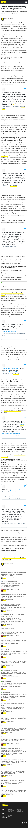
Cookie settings (20, 811)
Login (9, 816)
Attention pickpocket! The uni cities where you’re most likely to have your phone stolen (14, 696)
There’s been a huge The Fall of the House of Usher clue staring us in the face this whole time (13, 642)
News (11, 599)
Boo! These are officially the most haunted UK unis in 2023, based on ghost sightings (13, 596)
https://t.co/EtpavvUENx (9, 372)
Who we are (19, 809)
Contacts (19, 810)
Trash (17, 635)
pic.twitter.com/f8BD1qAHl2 (11, 433)
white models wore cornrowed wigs (12, 410)
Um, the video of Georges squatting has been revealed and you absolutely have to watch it (13, 685)
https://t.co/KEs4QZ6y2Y (10, 331)
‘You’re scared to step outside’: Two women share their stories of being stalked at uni (14, 653)
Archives (10, 811)
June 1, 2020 (13, 246)
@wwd (22, 424)
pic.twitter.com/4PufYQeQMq (16, 496)
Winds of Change (13, 117)
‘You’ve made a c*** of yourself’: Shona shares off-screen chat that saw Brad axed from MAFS (14, 761)
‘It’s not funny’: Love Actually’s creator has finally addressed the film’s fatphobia (13, 674)
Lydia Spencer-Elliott (8, 589)
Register (10, 815)
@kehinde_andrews (16, 490)
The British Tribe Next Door (10, 305)
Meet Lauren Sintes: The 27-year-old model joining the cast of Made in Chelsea (13, 709)
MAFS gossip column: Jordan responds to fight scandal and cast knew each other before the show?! (13, 606)
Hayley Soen (6, 610)
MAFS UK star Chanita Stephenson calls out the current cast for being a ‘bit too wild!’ (13, 772)
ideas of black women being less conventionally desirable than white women (13, 292)
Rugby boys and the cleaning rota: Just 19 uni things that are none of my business (13, 718)
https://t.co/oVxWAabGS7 (10, 368)
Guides (11, 18)
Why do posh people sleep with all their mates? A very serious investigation (13, 741)
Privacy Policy (11, 810)
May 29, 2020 (13, 185)
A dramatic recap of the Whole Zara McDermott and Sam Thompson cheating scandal (14, 574)
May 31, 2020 (16, 373)
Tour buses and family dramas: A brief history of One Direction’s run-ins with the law (12, 632)
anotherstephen (7, 577)
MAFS (12, 610)
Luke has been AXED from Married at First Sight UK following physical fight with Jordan (14, 792)
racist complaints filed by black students (15, 449)
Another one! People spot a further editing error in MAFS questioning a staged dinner (14, 663)
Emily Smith (6, 599)
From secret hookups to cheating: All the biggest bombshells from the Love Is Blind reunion (13, 729)
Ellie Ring (5, 687)
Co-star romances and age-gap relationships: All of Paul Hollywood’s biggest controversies (12, 586)
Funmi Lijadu (6, 18)
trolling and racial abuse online (8, 300)
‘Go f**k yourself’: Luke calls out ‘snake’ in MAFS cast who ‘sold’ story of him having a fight (13, 782)
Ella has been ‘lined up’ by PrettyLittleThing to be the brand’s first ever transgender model (12, 620)
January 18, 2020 (6, 437)
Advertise (10, 809)
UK (4, 578)
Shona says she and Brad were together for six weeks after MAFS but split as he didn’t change (13, 752)
